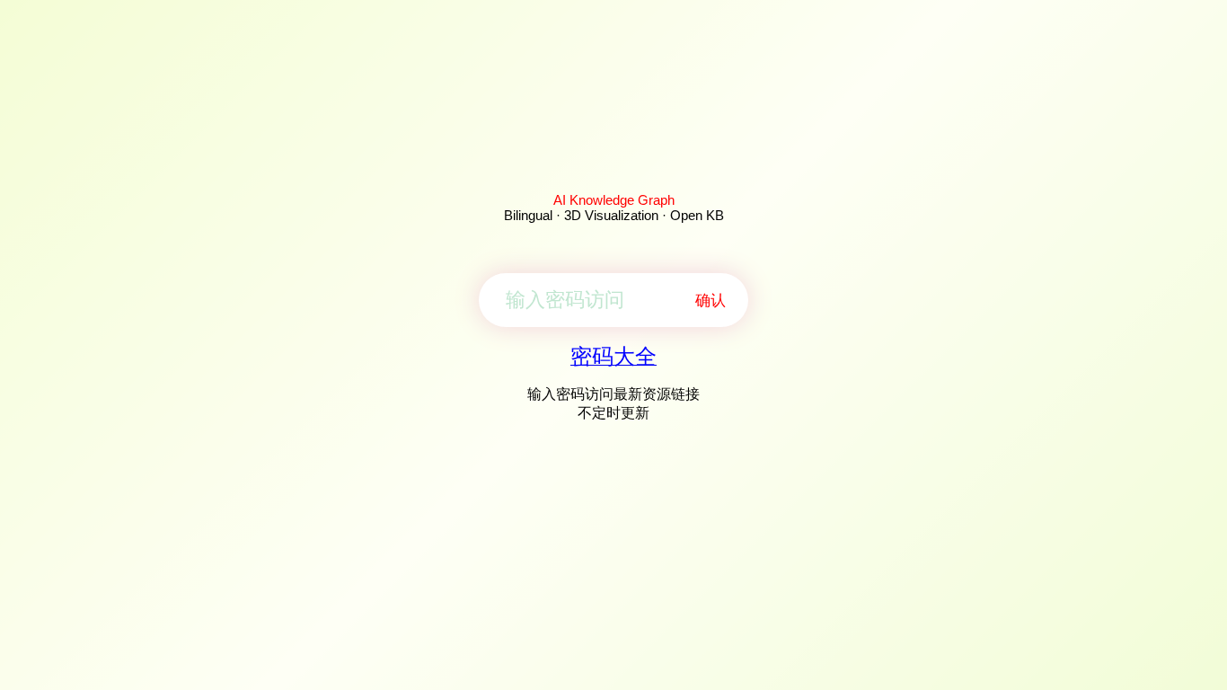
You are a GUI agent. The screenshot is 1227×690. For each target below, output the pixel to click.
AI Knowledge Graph (614, 200)
